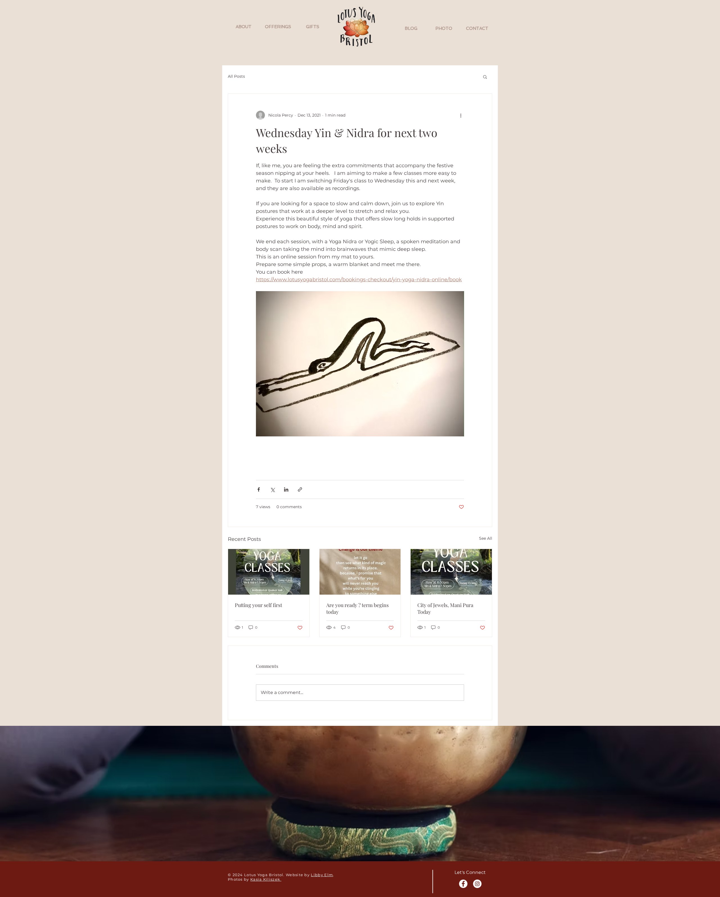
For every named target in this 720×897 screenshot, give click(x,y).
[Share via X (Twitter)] (272, 489)
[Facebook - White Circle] (463, 884)
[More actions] (460, 115)
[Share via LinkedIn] (286, 489)
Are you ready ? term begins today (357, 608)
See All (485, 538)
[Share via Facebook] (258, 489)
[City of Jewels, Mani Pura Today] (451, 572)
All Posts (236, 76)
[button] (243, 27)
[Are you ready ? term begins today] (360, 572)
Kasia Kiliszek (266, 879)
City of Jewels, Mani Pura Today (445, 608)
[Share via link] (300, 489)
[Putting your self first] (268, 572)
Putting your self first (258, 605)
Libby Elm (322, 875)
